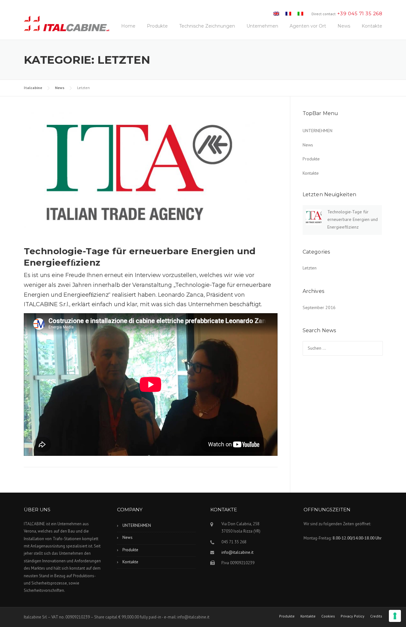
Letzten (310, 268)
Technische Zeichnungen (207, 26)
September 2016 (319, 307)
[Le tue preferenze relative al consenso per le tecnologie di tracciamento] (395, 616)
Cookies (328, 616)
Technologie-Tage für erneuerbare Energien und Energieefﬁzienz (352, 219)
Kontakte (372, 26)
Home (128, 26)
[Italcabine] (66, 25)
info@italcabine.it (237, 552)
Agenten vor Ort (308, 26)
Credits (376, 616)
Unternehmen (262, 26)
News (343, 26)
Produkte (157, 26)
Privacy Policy (352, 616)
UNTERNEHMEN (317, 130)
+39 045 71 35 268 (360, 13)
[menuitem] (276, 13)
